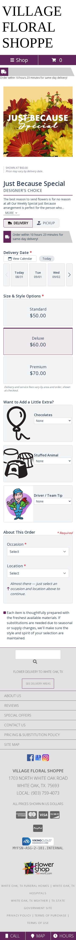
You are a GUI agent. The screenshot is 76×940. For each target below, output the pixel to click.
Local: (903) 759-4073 (38, 793)
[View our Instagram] (45, 759)
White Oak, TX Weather (29, 900)
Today (46, 259)
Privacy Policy (19, 915)
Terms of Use (38, 923)
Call (14, 936)
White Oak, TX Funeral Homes (25, 886)
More (9, 213)
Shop (22, 59)
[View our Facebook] (30, 759)
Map (39, 936)
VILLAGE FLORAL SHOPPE (32, 26)
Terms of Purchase (50, 915)
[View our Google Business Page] (38, 759)
